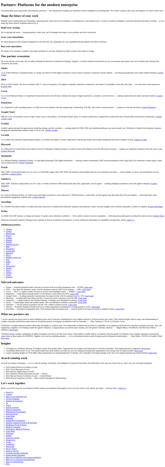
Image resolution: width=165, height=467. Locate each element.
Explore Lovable (140, 140)
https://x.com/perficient (14, 462)
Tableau (9, 273)
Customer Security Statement (17, 453)
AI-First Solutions (12, 399)
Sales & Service (12, 414)
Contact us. (122, 388)
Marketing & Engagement (16, 412)
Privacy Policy (11, 449)
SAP (7, 264)
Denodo (9, 240)
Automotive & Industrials (15, 420)
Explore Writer (158, 216)
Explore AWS (6, 86)
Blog (8, 464)
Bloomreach (10, 234)
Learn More (10, 416)
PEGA (8, 255)
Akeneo (9, 229)
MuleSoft (9, 253)
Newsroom (10, 447)
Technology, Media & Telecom (17, 429)
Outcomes (10, 434)
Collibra (9, 238)
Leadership (10, 444)
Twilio (8, 275)
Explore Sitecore (38, 197)
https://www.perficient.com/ (16, 397)
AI (7, 403)
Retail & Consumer (13, 427)
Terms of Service (12, 451)
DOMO (9, 242)
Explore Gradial (51, 130)
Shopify (9, 268)
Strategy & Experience (14, 401)
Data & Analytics (12, 407)
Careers (9, 394)
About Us (9, 392)
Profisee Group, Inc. (13, 257)
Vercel (8, 270)
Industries (9, 418)
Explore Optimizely (26, 163)
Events (8, 442)
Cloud (8, 405)
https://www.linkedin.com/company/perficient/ (23, 457)
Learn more (88, 287)
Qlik (7, 260)
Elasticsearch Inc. (12, 244)
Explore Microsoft (8, 151)
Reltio (8, 262)
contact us (130, 220)
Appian (8, 231)
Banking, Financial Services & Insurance (21, 423)
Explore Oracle (15, 174)
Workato (9, 277)
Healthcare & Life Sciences (16, 425)
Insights (9, 436)
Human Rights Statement (15, 455)
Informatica (10, 249)
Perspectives (10, 440)
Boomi (8, 236)
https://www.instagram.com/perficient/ (20, 460)
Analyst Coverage (13, 438)
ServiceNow (10, 266)
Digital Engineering (13, 410)
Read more (14, 330)
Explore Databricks (148, 107)
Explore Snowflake (155, 207)
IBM (7, 247)
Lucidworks (10, 251)
